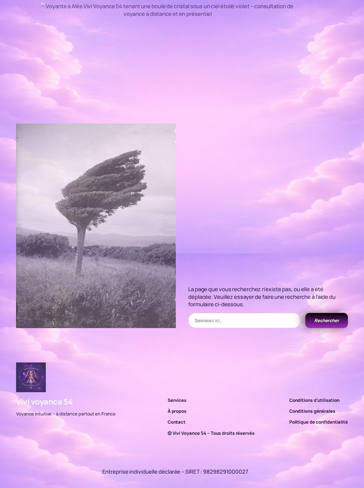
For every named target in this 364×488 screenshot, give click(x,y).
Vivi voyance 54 (44, 401)
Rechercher (326, 320)
